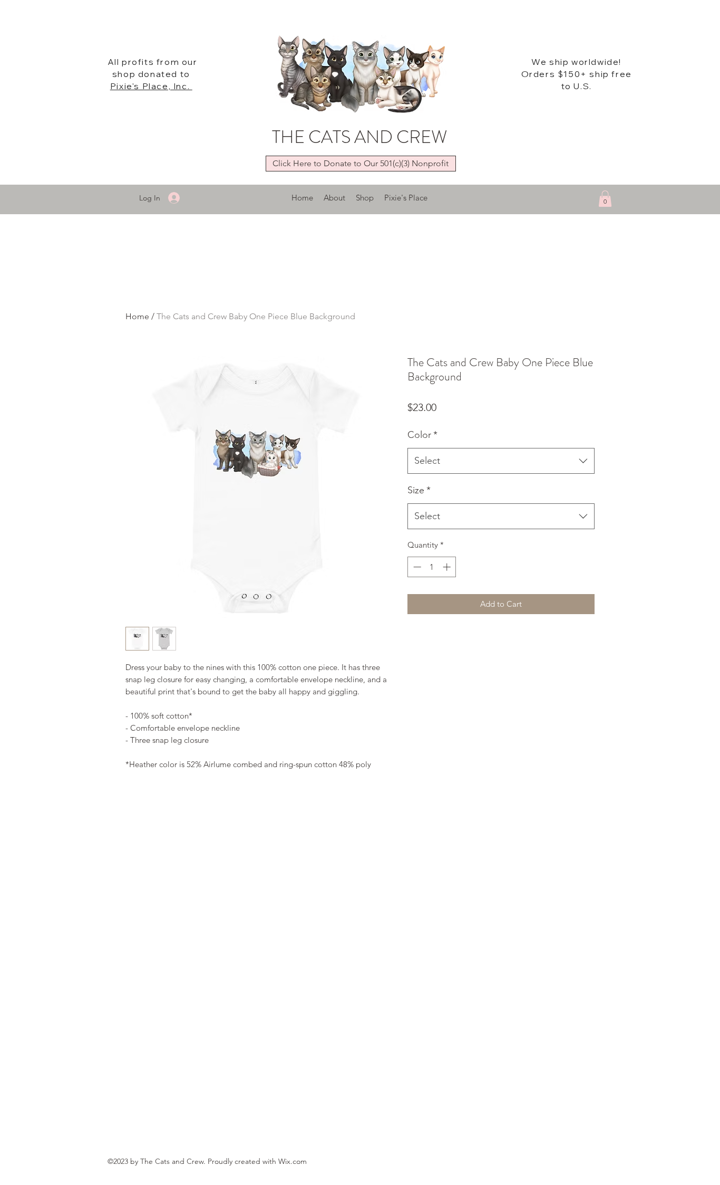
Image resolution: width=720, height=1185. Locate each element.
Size (419, 490)
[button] (605, 198)
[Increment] (448, 567)
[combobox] (501, 461)
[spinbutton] (432, 567)
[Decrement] (416, 567)
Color (422, 435)
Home (137, 316)
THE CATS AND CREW (359, 137)
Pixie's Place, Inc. (151, 86)
